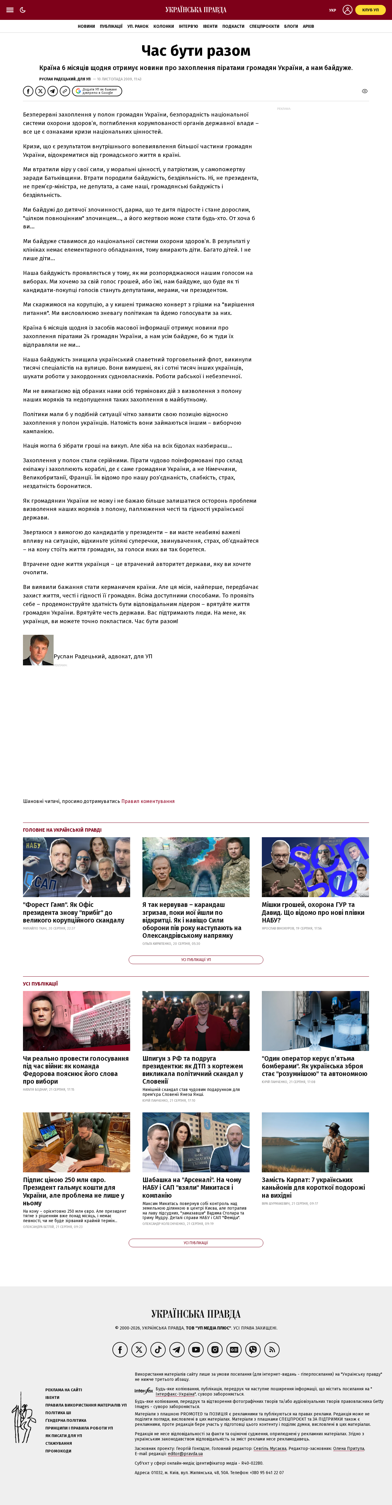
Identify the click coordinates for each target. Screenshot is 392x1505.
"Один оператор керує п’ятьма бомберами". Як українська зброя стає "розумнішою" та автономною (315, 1066)
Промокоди (58, 1451)
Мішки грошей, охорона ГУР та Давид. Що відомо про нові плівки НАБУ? (313, 912)
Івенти (210, 26)
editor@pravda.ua (185, 1453)
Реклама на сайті (63, 1390)
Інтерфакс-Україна (175, 1394)
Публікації (111, 26)
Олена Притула (348, 1448)
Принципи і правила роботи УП (79, 1428)
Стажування (58, 1443)
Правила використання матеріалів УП (86, 1405)
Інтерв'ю (188, 26)
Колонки (163, 26)
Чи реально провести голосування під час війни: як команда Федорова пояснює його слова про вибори (76, 1070)
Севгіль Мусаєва (270, 1448)
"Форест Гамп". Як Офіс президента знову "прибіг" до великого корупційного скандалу (73, 912)
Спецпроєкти (264, 26)
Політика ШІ (58, 1413)
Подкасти (233, 26)
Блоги (291, 26)
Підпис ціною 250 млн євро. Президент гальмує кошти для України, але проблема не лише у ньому (73, 1191)
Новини (86, 26)
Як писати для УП (63, 1435)
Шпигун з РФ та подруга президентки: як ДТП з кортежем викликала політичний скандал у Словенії (192, 1070)
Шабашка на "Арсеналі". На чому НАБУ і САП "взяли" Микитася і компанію (191, 1187)
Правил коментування (148, 801)
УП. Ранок (138, 26)
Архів (308, 26)
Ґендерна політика (65, 1420)
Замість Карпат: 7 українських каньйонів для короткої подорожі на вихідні (313, 1187)
